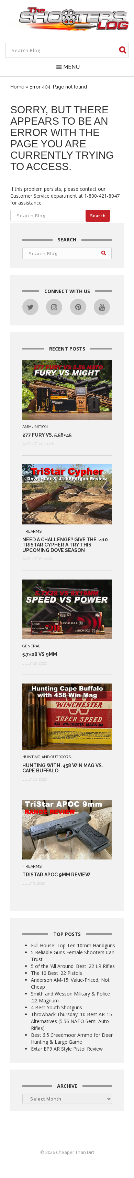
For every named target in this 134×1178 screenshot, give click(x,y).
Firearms (32, 531)
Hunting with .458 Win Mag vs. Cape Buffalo (62, 768)
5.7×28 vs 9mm (39, 654)
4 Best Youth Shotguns (56, 1007)
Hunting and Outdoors (46, 757)
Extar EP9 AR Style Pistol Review (67, 1048)
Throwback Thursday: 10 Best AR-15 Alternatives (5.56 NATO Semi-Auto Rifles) (71, 1021)
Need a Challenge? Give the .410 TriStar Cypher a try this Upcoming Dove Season (65, 545)
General (31, 646)
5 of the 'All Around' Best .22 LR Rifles (73, 966)
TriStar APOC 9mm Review (56, 874)
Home (17, 87)
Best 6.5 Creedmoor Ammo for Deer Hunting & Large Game (72, 1038)
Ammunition (35, 427)
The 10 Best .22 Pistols (56, 973)
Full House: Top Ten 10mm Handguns (73, 945)
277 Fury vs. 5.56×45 (46, 435)
